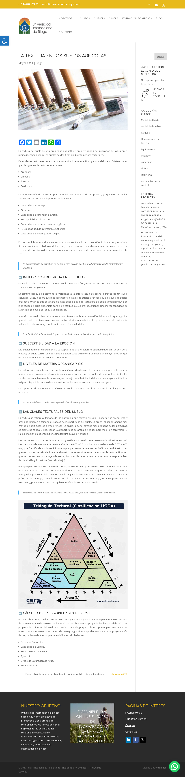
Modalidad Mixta (150, 120)
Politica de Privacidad (60, 767)
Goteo (144, 168)
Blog (159, 18)
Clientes (99, 18)
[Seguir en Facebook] (149, 5)
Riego (39, 63)
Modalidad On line (151, 126)
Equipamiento (148, 149)
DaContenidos (159, 767)
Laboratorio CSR (119, 674)
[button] (4, 41)
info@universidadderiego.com (61, 4)
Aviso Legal (80, 767)
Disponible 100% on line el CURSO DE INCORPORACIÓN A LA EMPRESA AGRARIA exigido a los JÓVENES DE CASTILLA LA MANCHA (153, 215)
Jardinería (146, 174)
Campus (114, 18)
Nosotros (65, 18)
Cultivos (145, 132)
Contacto (65, 32)
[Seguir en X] (164, 5)
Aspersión (146, 162)
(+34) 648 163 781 (29, 4)
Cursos (85, 18)
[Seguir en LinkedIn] (156, 5)
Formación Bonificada (137, 18)
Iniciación (146, 155)
